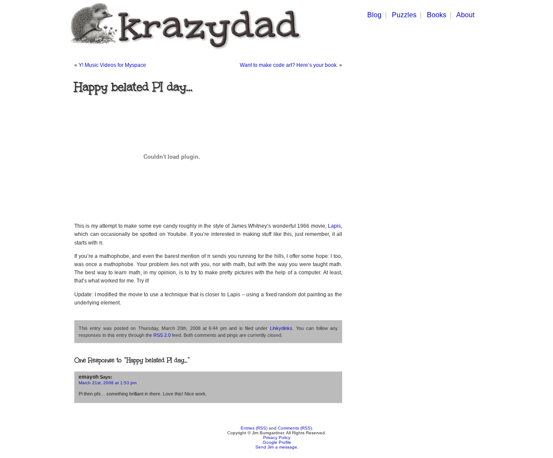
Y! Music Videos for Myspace (112, 65)
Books (436, 15)
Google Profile (277, 442)
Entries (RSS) (254, 428)
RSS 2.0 (162, 335)
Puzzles (404, 15)
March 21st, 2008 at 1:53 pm (108, 382)
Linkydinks (281, 328)
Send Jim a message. (277, 447)
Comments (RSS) (295, 428)
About (465, 15)
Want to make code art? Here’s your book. (289, 65)
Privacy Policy (276, 437)
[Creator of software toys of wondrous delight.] (184, 51)
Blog (374, 15)
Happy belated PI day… (133, 86)
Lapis (334, 226)
